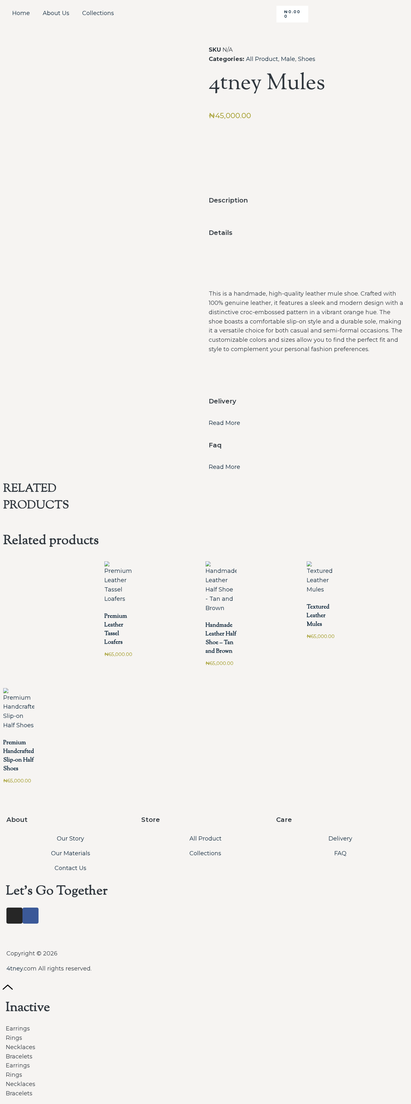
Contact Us (70, 868)
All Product (262, 59)
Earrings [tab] (18, 1028)
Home (21, 13)
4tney (14, 968)
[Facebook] (30, 916)
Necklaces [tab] (20, 1047)
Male (288, 59)
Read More (224, 423)
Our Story (70, 838)
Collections (98, 13)
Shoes (306, 59)
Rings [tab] (14, 1037)
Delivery (340, 838)
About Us (56, 13)
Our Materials (70, 853)
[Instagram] (14, 916)
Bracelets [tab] (19, 1056)
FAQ (340, 853)
